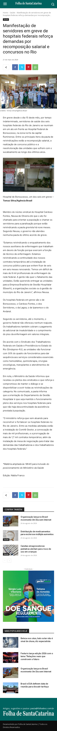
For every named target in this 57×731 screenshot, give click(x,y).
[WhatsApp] (35, 67)
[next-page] (9, 561)
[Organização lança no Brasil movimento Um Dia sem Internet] (10, 521)
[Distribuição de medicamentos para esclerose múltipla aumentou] (10, 535)
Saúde (12, 12)
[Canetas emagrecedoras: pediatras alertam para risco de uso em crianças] (10, 550)
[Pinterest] (28, 67)
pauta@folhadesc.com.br (42, 708)
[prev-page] (5, 561)
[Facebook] (15, 67)
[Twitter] (22, 67)
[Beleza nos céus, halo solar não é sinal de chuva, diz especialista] (10, 642)
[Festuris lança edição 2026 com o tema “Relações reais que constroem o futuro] (10, 657)
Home (5, 12)
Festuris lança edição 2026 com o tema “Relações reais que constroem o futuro (37, 656)
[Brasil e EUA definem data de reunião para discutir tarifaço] (10, 687)
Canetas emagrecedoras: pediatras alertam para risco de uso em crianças (36, 549)
